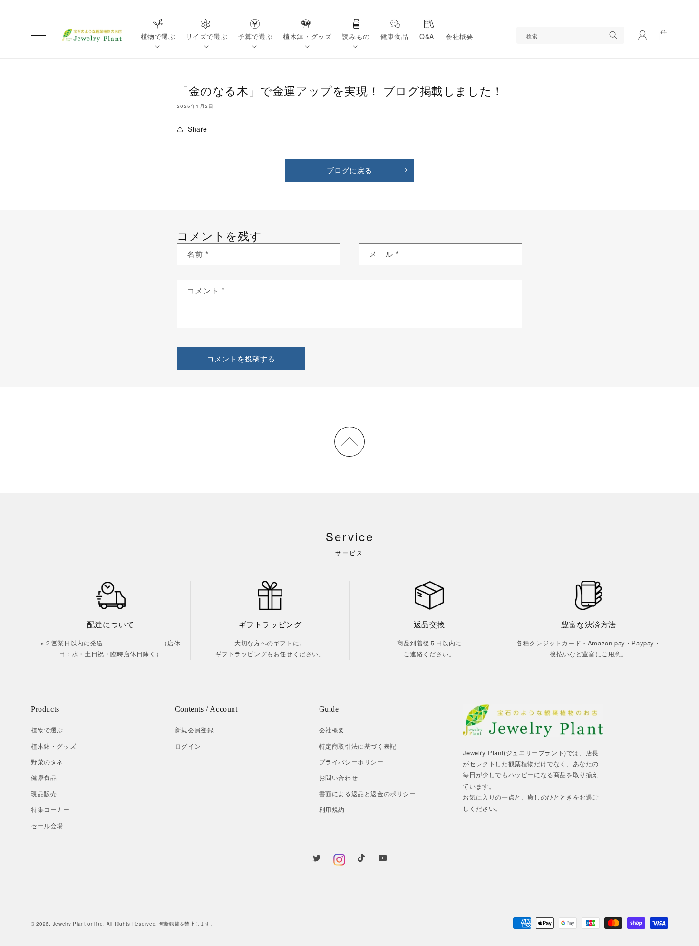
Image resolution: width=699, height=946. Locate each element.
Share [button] (197, 129)
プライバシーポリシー (351, 761)
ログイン (188, 746)
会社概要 (332, 729)
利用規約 (332, 809)
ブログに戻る (349, 170)
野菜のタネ (47, 761)
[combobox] (570, 35)
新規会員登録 (194, 729)
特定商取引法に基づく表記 (358, 746)
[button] (38, 35)
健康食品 (44, 777)
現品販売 (44, 793)
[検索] (613, 35)
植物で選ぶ (47, 729)
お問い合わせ (338, 777)
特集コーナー (50, 809)
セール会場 (47, 825)
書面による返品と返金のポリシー (367, 793)
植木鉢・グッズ (53, 746)
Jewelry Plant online (78, 923)
